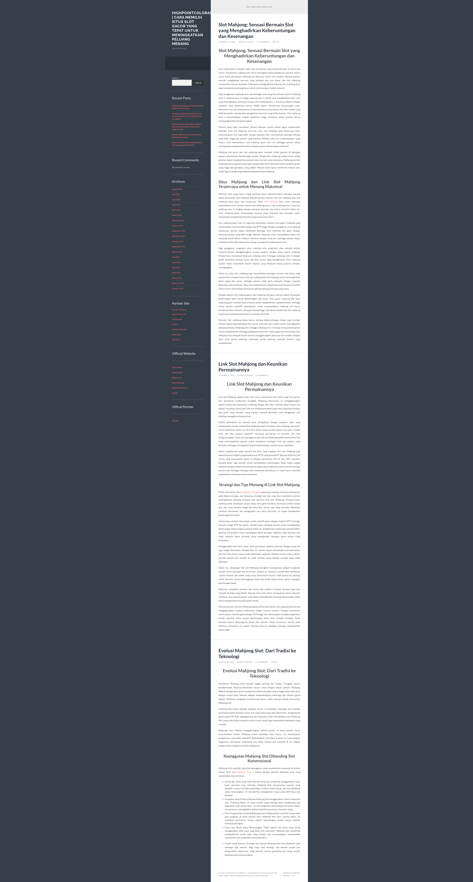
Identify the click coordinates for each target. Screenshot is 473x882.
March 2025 (177, 278)
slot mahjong (271, 201)
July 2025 (176, 257)
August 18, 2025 (226, 662)
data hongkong (178, 383)
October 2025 (178, 241)
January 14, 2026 (227, 42)
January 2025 (177, 288)
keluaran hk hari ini (179, 388)
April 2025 (176, 273)
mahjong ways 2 (245, 772)
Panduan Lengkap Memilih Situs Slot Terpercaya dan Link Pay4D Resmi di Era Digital (186, 116)
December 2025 (178, 231)
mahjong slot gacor (251, 492)
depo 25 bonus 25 (179, 314)
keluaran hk (176, 378)
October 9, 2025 (226, 375)
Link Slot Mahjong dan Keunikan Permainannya (253, 366)
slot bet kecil (177, 319)
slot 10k (175, 421)
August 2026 (177, 189)
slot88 (174, 393)
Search (175, 78)
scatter (175, 324)
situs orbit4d (177, 367)
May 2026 (176, 205)
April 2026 (176, 210)
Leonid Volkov (246, 42)
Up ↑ (294, 876)
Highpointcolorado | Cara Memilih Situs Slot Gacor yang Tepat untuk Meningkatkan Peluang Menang (194, 28)
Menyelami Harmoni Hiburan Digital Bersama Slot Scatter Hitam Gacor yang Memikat (186, 126)
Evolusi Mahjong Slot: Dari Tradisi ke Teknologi (257, 653)
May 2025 (176, 267)
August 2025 (177, 252)
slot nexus (176, 339)
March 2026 (177, 215)
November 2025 (178, 236)
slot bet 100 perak (179, 309)
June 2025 (176, 262)
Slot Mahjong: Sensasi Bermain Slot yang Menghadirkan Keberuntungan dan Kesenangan (257, 30)
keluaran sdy (177, 372)
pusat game (176, 334)
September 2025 (179, 246)
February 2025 (178, 283)
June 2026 (176, 199)
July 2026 (176, 194)
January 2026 (177, 226)
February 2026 (178, 220)
